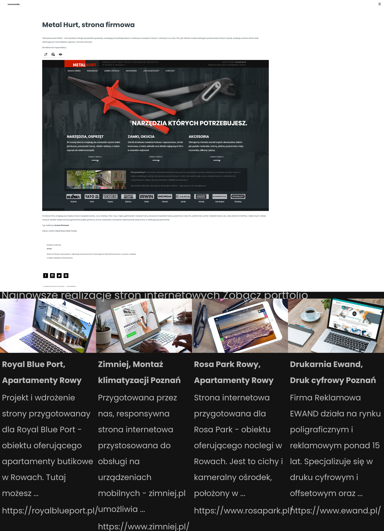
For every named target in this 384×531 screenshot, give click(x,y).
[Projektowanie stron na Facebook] (45, 276)
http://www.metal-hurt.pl (66, 231)
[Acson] (92, 240)
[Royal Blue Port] (48, 352)
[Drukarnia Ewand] (336, 352)
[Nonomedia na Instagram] (52, 276)
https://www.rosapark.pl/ (243, 510)
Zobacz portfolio (265, 295)
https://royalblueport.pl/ (50, 510)
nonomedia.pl (71, 286)
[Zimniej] (144, 352)
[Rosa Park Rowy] (240, 352)
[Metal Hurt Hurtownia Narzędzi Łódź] (155, 210)
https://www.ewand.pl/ (335, 510)
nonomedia (14, 4)
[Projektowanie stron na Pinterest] (66, 276)
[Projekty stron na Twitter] (59, 276)
